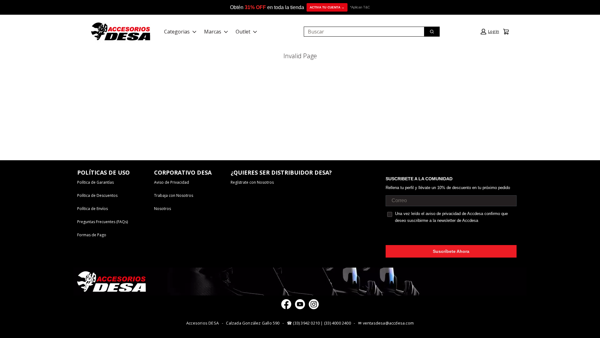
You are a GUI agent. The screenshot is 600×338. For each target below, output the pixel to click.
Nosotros (162, 208)
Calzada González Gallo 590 (252, 323)
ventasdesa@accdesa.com (388, 323)
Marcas (212, 31)
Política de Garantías (95, 182)
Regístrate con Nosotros (252, 182)
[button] (490, 32)
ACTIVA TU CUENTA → (327, 7)
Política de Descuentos (97, 195)
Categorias (177, 31)
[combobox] (361, 31)
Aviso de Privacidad (171, 182)
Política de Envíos (92, 208)
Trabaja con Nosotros (173, 195)
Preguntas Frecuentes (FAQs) (102, 221)
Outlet (243, 31)
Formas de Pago (91, 235)
